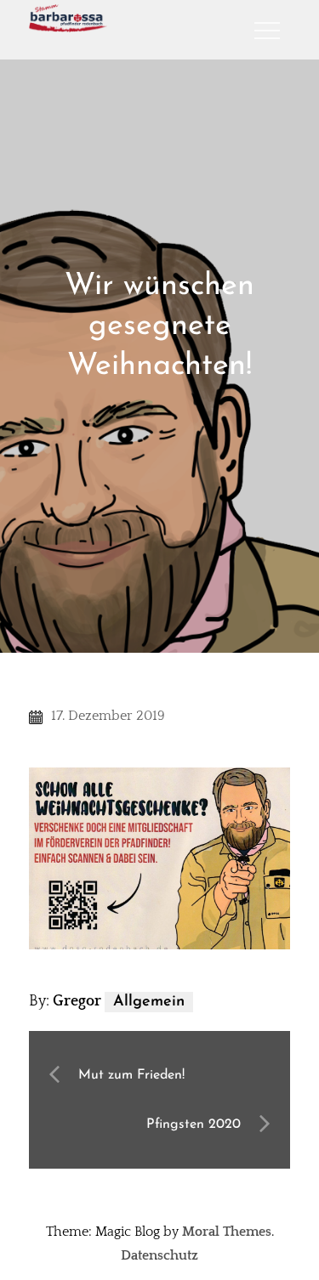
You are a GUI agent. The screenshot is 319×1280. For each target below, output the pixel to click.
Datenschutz (159, 1255)
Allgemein (149, 1002)
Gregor (77, 1001)
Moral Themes (226, 1231)
